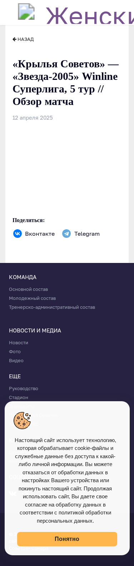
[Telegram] (66, 233)
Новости (18, 342)
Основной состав (28, 289)
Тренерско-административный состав (52, 307)
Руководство (23, 388)
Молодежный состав (32, 298)
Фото (15, 351)
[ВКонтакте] (17, 233)
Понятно (67, 539)
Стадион (18, 397)
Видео (16, 360)
